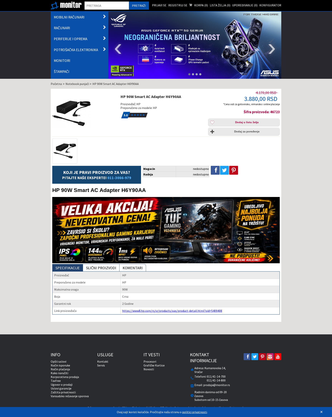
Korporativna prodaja (65, 377)
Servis (101, 365)
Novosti (149, 369)
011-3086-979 (119, 177)
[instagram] (270, 356)
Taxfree (56, 381)
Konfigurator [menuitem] (270, 5)
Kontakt (102, 361)
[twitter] (254, 356)
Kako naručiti (59, 373)
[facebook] (247, 356)
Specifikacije (68, 267)
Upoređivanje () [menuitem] (244, 5)
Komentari (133, 267)
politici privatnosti (194, 412)
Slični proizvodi (101, 267)
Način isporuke (60, 365)
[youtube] (277, 356)
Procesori (150, 361)
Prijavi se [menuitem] (159, 5)
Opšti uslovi (58, 361)
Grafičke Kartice (154, 365)
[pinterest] (262, 356)
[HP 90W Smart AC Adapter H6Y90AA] (84, 113)
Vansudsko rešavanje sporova (70, 396)
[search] (107, 6)
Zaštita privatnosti (63, 392)
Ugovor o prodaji (61, 384)
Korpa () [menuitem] (201, 5)
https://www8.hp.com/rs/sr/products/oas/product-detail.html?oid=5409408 (172, 311)
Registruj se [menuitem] (177, 5)
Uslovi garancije (61, 388)
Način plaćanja (60, 369)
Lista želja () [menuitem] (220, 5)
